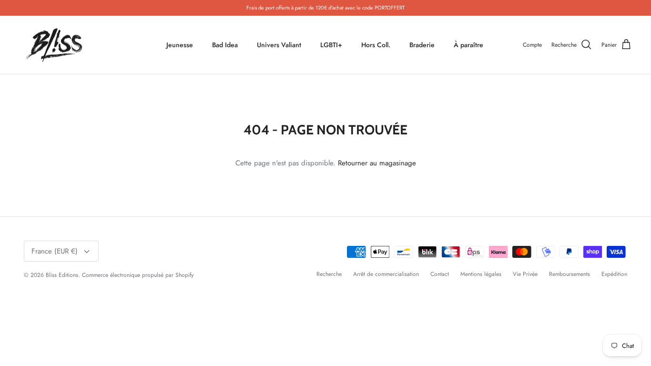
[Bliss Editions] (56, 45)
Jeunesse (179, 45)
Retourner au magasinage (377, 163)
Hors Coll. (375, 45)
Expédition (614, 274)
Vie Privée (525, 274)
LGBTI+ (331, 45)
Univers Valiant (279, 45)
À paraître (468, 45)
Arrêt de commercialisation (386, 274)
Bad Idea (225, 45)
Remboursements (569, 274)
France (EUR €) (54, 251)
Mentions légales (480, 274)
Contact (439, 274)
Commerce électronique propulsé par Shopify (137, 275)
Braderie (422, 45)
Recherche (329, 274)
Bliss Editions (62, 275)
